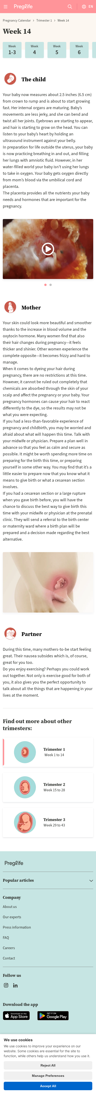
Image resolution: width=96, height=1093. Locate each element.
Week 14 (63, 20)
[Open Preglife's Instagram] (6, 985)
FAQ (6, 937)
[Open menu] (5, 6)
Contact (9, 958)
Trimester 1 (44, 20)
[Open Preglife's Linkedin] (16, 985)
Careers (9, 948)
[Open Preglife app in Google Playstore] (53, 1015)
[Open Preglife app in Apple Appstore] (16, 1015)
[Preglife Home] (23, 6)
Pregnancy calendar (17, 20)
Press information (17, 927)
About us (10, 906)
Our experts (12, 917)
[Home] (48, 863)
